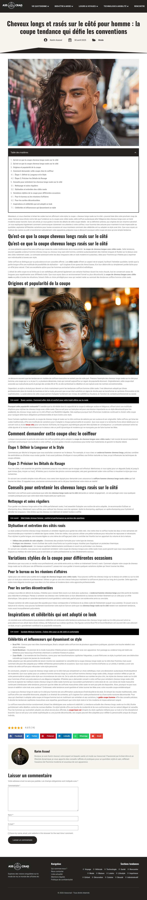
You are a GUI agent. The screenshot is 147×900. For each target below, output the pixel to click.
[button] (135, 152)
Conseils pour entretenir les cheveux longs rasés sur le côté (37, 182)
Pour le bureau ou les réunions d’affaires (32, 197)
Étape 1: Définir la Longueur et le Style (30, 175)
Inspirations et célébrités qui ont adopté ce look (32, 204)
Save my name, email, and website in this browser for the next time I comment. (41, 833)
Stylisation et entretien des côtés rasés (31, 189)
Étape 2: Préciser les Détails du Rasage (31, 178)
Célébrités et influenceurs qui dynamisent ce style (35, 208)
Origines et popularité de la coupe (27, 167)
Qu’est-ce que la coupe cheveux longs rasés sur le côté (35, 160)
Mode (101, 40)
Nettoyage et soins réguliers (26, 186)
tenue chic (30, 425)
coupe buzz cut (75, 710)
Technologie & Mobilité (115, 6)
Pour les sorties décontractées (27, 200)
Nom (10, 815)
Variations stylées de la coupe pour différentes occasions (36, 193)
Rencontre (139, 6)
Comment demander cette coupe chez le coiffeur (33, 171)
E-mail (11, 824)
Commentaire (14, 786)
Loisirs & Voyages (87, 6)
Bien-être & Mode (63, 6)
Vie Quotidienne (39, 6)
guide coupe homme (106, 697)
